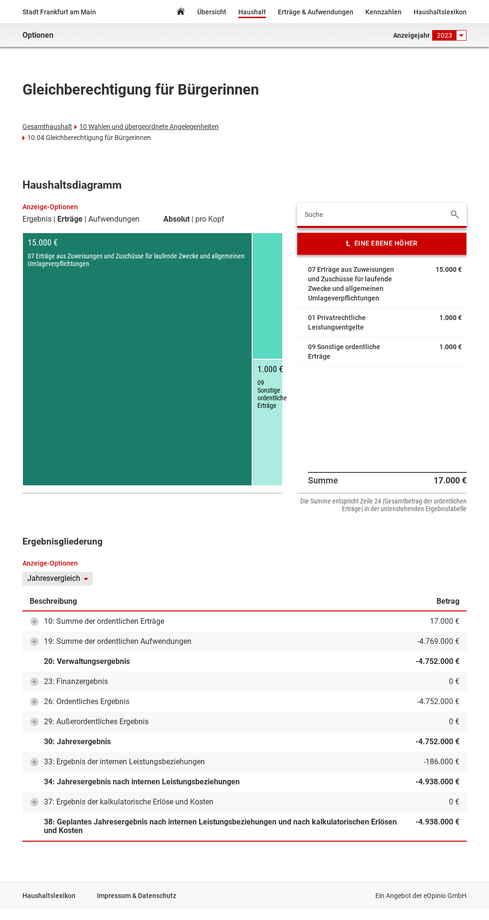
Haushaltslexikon (440, 12)
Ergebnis (37, 219)
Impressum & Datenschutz (136, 895)
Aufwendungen (113, 219)
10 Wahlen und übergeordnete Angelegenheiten (149, 126)
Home (180, 12)
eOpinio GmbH (445, 895)
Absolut (176, 219)
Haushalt (252, 12)
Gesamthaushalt (47, 126)
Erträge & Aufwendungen (315, 12)
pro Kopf (209, 219)
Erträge (70, 219)
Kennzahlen (383, 12)
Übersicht (211, 12)
